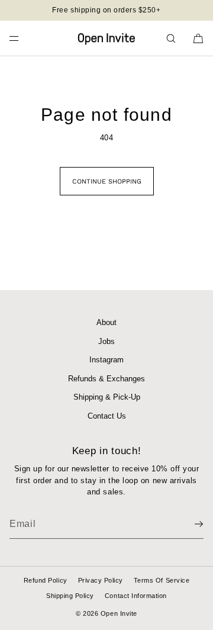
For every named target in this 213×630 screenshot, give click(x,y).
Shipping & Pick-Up (106, 397)
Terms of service (161, 580)
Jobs (106, 341)
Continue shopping (106, 181)
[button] (171, 38)
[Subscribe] (189, 524)
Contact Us (107, 416)
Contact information (136, 595)
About (106, 322)
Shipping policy (70, 595)
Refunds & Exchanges (106, 378)
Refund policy (45, 580)
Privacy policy (100, 580)
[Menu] (23, 38)
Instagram (106, 359)
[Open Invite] (106, 38)
